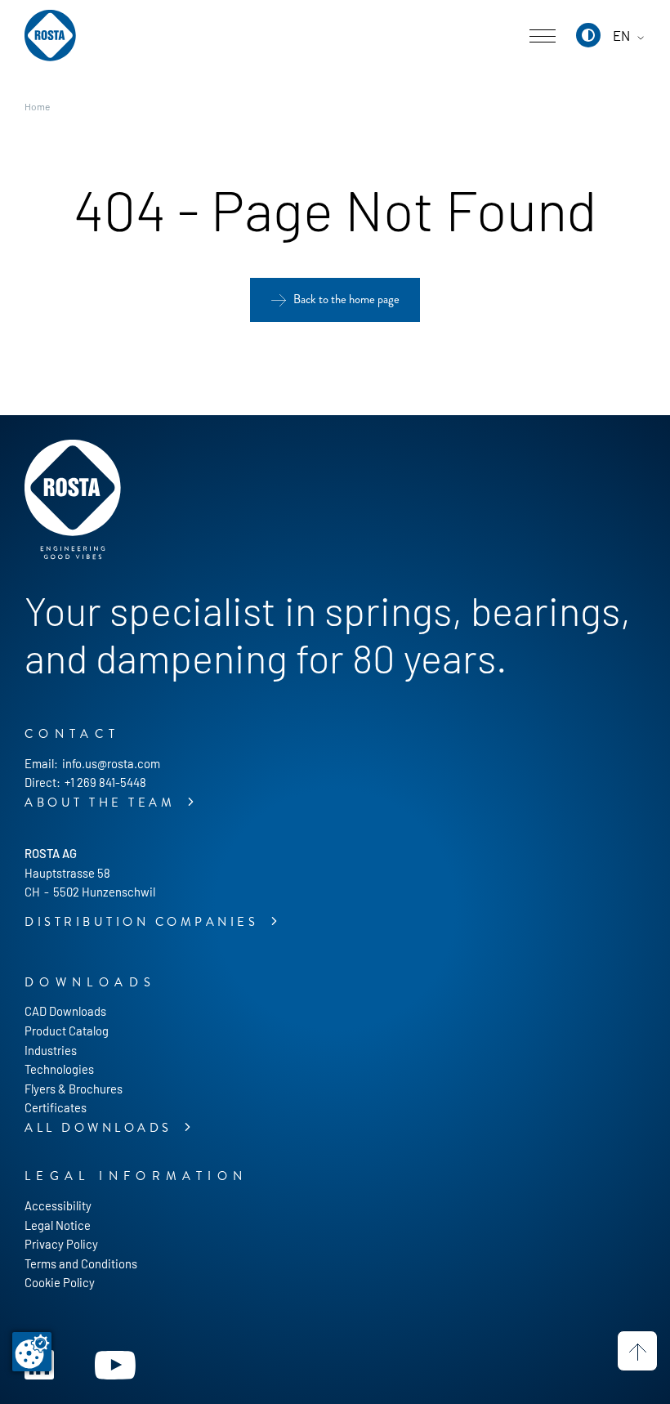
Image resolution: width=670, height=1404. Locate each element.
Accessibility (58, 1205)
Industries (51, 1050)
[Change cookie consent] (31, 1351)
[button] (588, 35)
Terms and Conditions (81, 1263)
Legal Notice (58, 1225)
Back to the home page (346, 299)
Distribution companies (145, 922)
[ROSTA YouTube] (115, 1363)
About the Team (103, 803)
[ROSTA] (50, 36)
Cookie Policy (60, 1282)
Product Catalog (67, 1030)
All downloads (101, 1128)
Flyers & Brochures (74, 1088)
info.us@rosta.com (111, 763)
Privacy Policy (61, 1243)
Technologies (59, 1069)
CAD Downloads (65, 1011)
